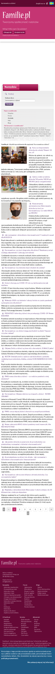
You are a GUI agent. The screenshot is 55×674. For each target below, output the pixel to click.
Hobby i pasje (41, 593)
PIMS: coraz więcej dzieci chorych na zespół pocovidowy (27, 411)
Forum (10, 115)
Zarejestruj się (19, 32)
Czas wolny (24, 635)
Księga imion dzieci (10, 599)
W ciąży (23, 623)
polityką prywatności (9, 658)
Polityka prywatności (10, 635)
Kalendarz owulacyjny (11, 587)
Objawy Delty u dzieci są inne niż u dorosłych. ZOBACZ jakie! (29, 348)
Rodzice (27, 599)
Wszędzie (10, 113)
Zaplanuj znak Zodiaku (11, 612)
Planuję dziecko (29, 597)
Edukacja (7, 607)
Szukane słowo (9, 98)
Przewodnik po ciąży (10, 589)
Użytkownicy (28, 605)
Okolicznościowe (42, 595)
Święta (23, 629)
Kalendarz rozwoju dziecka (12, 601)
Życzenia (37, 629)
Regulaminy (8, 623)
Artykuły (10, 118)
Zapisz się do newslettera (11, 35)
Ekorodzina (28, 589)
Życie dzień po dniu (43, 589)
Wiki (9, 120)
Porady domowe (29, 607)
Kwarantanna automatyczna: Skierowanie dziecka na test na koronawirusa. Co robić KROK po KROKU (40, 208)
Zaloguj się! (8, 32)
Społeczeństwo (42, 591)
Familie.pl (4, 144)
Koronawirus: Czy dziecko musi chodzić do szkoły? (25, 268)
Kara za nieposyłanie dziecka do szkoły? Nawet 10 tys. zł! (40, 150)
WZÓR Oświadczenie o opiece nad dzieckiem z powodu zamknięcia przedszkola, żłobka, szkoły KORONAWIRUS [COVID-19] (27, 359)
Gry (5, 605)
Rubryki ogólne (29, 593)
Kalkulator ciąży (9, 593)
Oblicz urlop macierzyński (12, 595)
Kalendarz (7, 609)
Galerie (36, 625)
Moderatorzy (8, 625)
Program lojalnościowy (11, 627)
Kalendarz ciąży (9, 591)
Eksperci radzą (29, 591)
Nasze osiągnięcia (10, 633)
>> (27, 513)
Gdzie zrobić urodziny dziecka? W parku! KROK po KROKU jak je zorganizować (40, 179)
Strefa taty (27, 603)
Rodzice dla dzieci (10, 611)
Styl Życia (24, 633)
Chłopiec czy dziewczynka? (12, 597)
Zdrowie (24, 631)
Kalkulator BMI (9, 603)
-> (51, 509)
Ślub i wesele (28, 595)
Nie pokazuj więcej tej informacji (41, 662)
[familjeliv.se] (51, 3)
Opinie (39, 587)
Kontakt (6, 619)
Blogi (9, 123)
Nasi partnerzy (9, 631)
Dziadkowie (28, 601)
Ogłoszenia (28, 587)
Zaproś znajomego (10, 629)
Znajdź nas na (40, 3)
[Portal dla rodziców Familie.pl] (16, 19)
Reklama (6, 621)
